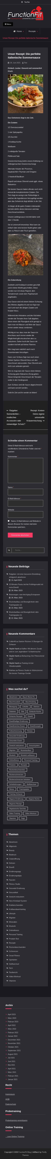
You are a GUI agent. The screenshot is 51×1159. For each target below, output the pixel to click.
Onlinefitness (14, 760)
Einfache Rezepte (16, 716)
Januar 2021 (12, 1079)
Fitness (29, 731)
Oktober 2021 (13, 1047)
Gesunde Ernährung (17, 736)
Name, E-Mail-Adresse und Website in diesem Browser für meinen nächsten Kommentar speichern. (24, 524)
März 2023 (12, 1018)
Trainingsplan (24, 789)
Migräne (12, 750)
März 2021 (12, 1072)
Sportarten (13, 960)
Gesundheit (13, 892)
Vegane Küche (34, 799)
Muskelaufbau (26, 750)
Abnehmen (13, 697)
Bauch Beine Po (29, 697)
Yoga (23, 818)
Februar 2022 (13, 1032)
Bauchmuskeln (14, 702)
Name (11, 487)
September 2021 (14, 1050)
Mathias (12, 670)
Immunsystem (34, 745)
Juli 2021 (11, 1058)
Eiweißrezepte (35, 726)
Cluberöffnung (14, 859)
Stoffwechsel (31, 784)
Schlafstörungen (15, 784)
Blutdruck (12, 855)
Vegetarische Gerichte (17, 808)
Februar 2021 (13, 1076)
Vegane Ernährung (16, 799)
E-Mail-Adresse (14, 499)
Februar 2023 (13, 1022)
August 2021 (13, 1054)
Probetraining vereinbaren (16, 1120)
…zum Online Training (14, 1137)
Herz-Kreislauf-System (18, 901)
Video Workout (30, 813)
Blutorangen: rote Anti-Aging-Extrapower (24, 595)
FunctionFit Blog (24, 1152)
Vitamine (12, 818)
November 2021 (14, 1043)
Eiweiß (30, 716)
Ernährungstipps (15, 876)
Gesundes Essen (15, 741)
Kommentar (13, 456)
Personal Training (30, 760)
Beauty (11, 850)
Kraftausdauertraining (17, 909)
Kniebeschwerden (16, 905)
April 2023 (12, 1014)
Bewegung (13, 707)
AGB (7, 1099)
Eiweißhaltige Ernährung (18, 721)
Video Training (14, 813)
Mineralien (13, 922)
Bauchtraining (31, 702)
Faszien (12, 880)
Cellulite (25, 707)
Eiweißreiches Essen (17, 726)
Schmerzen (13, 951)
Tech (11, 968)
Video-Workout (15, 976)
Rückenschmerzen (16, 775)
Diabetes (12, 711)
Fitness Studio (14, 884)
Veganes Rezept (15, 804)
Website (11, 510)
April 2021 (12, 1069)
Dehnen (36, 707)
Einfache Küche (35, 711)
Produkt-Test (14, 939)
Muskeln (12, 755)
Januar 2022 (12, 1036)
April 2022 (12, 1025)
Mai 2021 (11, 1065)
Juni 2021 (11, 1061)
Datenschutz (10, 1104)
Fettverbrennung (15, 731)
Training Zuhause (15, 794)
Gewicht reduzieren (16, 745)
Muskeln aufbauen (28, 755)
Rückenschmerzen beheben (19, 779)
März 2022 (12, 1029)
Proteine (12, 765)
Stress (11, 789)
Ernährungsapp (15, 871)
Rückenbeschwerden (17, 770)
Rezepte (32, 31)
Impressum (10, 1094)
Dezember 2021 (14, 1040)
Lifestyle (12, 913)
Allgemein (13, 846)
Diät (22, 711)
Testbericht (13, 972)
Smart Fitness (14, 956)
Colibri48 (12, 641)
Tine (25, 63)
